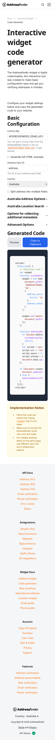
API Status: (25, 733)
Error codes (27, 503)
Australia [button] (31, 716)
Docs (9, 18)
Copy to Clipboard (35, 242)
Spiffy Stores (27, 553)
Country (11, 179)
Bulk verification (27, 682)
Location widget (27, 598)
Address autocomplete (27, 677)
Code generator (27, 583)
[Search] (43, 4)
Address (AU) (27, 479)
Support (27, 652)
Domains (27, 633)
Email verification (27, 493)
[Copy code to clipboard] (42, 258)
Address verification (27, 672)
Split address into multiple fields (29, 191)
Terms (21, 727)
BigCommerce (27, 543)
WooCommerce (27, 533)
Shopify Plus (27, 528)
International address (28, 593)
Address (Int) (27, 489)
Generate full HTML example (27, 156)
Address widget (27, 578)
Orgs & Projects (28, 628)
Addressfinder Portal (17, 144)
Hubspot (27, 548)
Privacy (33, 727)
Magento (27, 538)
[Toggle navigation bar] (49, 4)
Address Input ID (15, 162)
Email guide (27, 603)
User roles (27, 637)
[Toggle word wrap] (37, 258)
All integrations (27, 558)
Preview (14, 242)
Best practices (27, 588)
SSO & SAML (27, 642)
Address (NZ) (27, 484)
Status (27, 508)
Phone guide (27, 607)
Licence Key (13, 131)
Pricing (27, 647)
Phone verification (27, 498)
